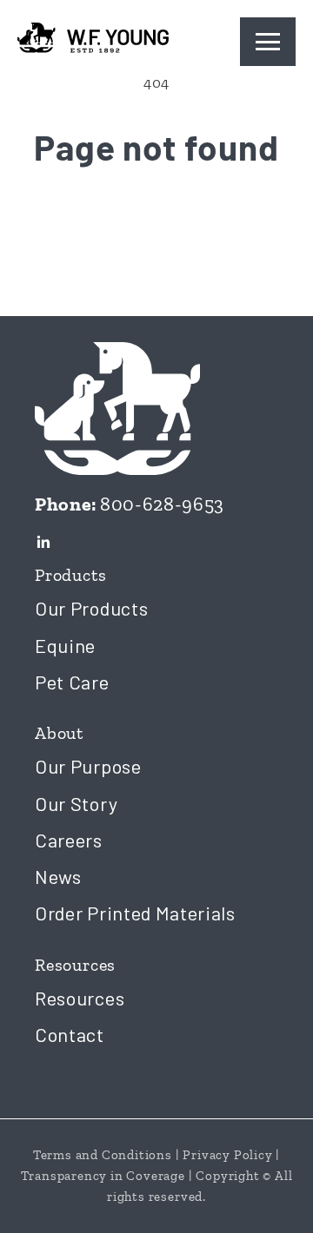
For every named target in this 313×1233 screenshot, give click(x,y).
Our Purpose (88, 766)
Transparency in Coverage (103, 1176)
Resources (79, 997)
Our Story (76, 803)
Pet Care (72, 681)
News (58, 876)
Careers (69, 839)
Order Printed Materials (135, 912)
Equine (65, 645)
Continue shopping (156, 222)
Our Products (91, 608)
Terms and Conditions (102, 1155)
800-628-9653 (162, 504)
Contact (69, 1034)
